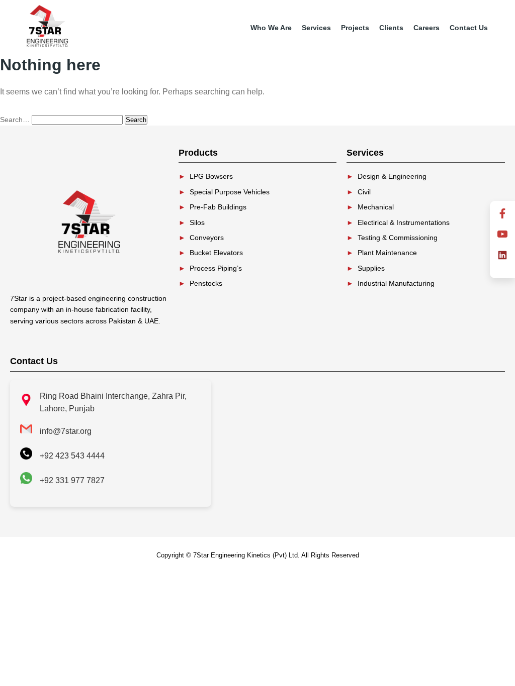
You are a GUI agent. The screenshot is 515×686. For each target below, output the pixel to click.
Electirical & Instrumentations (404, 222)
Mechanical (376, 207)
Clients (391, 28)
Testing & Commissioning (398, 238)
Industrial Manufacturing (396, 283)
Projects (355, 28)
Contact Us (469, 28)
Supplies (371, 268)
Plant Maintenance (387, 253)
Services (316, 28)
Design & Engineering (392, 176)
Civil (364, 192)
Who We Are (271, 28)
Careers (426, 28)
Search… (15, 120)
